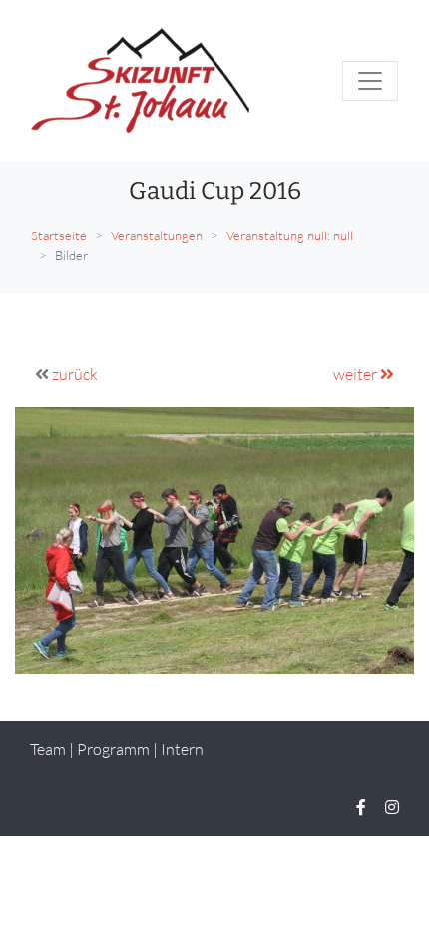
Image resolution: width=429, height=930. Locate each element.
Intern (182, 749)
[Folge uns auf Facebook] (361, 807)
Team (48, 749)
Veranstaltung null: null (289, 235)
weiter (356, 374)
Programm (113, 749)
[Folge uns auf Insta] (392, 807)
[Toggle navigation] (370, 81)
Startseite (59, 235)
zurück (75, 374)
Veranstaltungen (157, 235)
